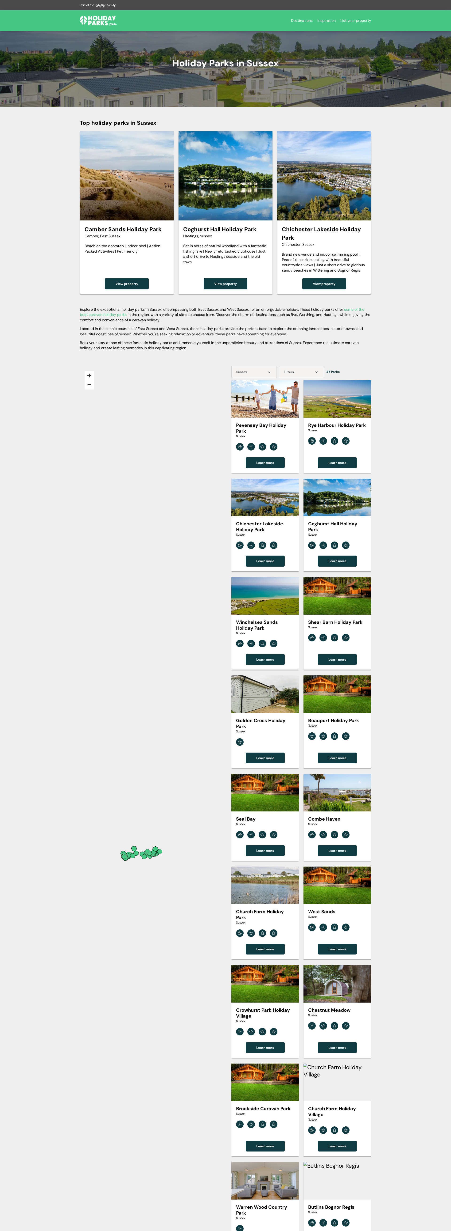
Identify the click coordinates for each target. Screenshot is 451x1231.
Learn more (265, 463)
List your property (355, 20)
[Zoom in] (89, 375)
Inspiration (326, 20)
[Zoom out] (89, 385)
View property (127, 284)
